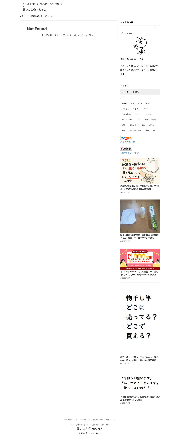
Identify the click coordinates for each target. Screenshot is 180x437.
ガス (145, 109)
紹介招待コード (136, 130)
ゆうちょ (125, 109)
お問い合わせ (98, 420)
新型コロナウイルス (137, 125)
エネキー (136, 109)
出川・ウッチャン (151, 119)
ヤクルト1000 (127, 119)
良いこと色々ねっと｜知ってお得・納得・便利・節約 (90, 425)
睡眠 (123, 130)
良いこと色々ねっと (35, 9)
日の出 (151, 125)
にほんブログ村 (127, 142)
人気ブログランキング (129, 153)
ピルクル (138, 114)
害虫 (123, 125)
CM (132, 103)
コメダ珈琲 (126, 114)
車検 (147, 130)
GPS (140, 103)
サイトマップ (111, 420)
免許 (138, 119)
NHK (147, 103)
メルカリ (149, 114)
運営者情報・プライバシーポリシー (77, 420)
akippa (124, 103)
